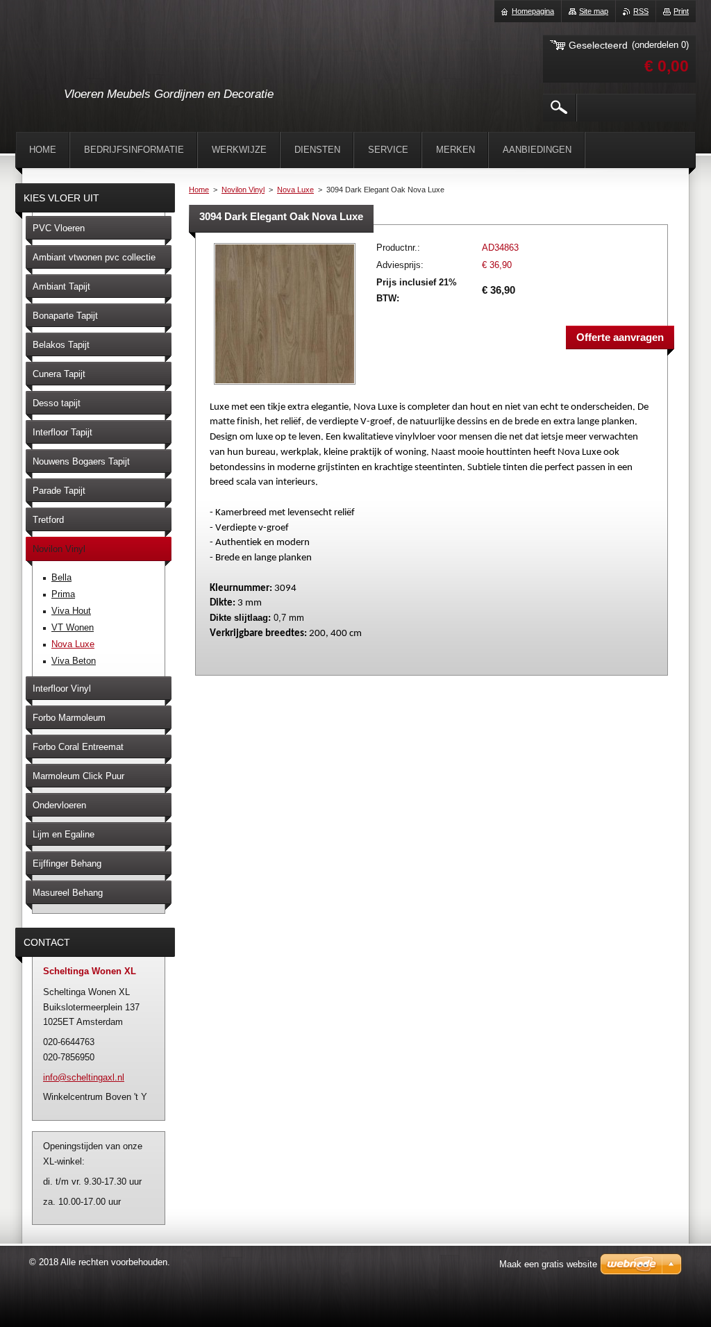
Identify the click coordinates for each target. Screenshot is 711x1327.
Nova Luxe (295, 189)
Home (199, 189)
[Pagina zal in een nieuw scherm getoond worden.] (285, 386)
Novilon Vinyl (243, 189)
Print (681, 11)
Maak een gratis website (548, 1264)
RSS (641, 11)
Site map (593, 11)
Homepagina (533, 11)
